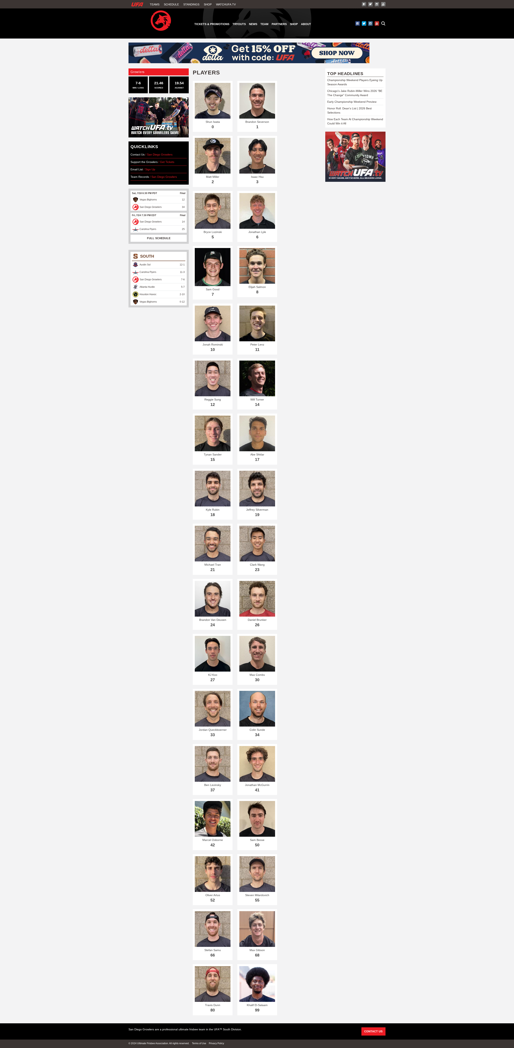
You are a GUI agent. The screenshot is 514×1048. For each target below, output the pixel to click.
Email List (137, 169)
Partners (279, 24)
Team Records (140, 176)
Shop (208, 4)
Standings (191, 4)
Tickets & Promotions (211, 24)
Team (264, 24)
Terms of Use (199, 1043)
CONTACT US (373, 1031)
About (306, 24)
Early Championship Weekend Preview (351, 101)
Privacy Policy (216, 1043)
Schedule (171, 4)
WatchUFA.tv (226, 4)
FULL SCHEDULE (158, 238)
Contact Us (138, 154)
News (253, 24)
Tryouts (239, 24)
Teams (154, 4)
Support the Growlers (144, 162)
